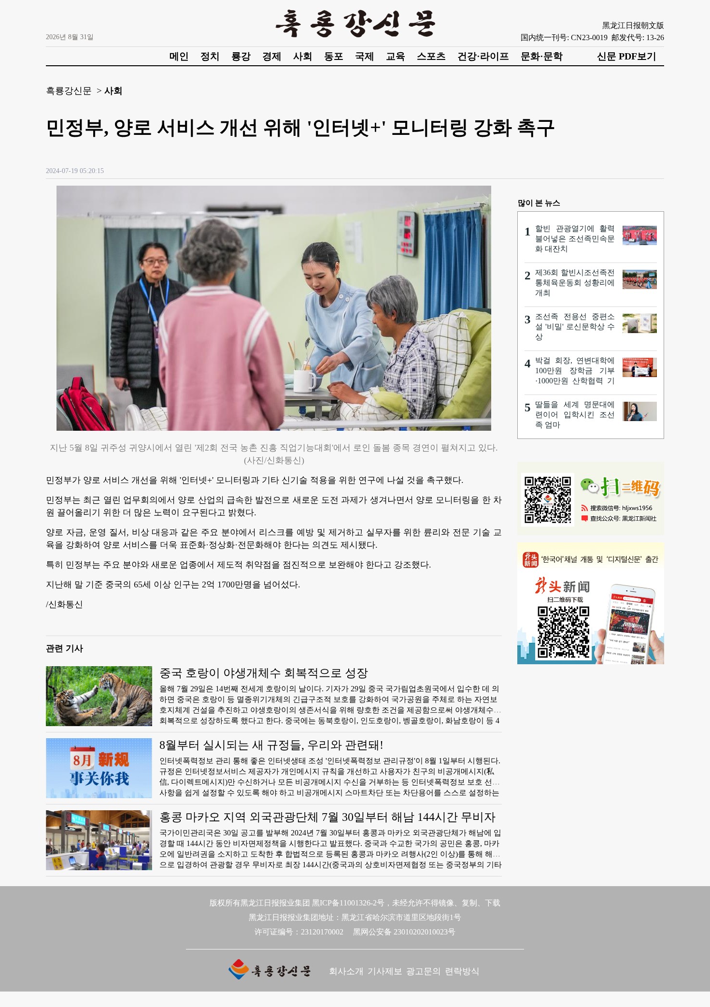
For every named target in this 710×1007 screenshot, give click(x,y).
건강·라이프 (483, 56)
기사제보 (385, 971)
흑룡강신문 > (74, 91)
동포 (333, 56)
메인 (179, 56)
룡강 (241, 56)
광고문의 (423, 971)
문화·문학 (542, 56)
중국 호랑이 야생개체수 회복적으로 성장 (263, 673)
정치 (210, 56)
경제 (272, 56)
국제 (364, 56)
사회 (302, 56)
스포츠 (431, 56)
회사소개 (346, 971)
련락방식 (462, 971)
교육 (395, 56)
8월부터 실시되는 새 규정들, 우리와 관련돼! (271, 745)
